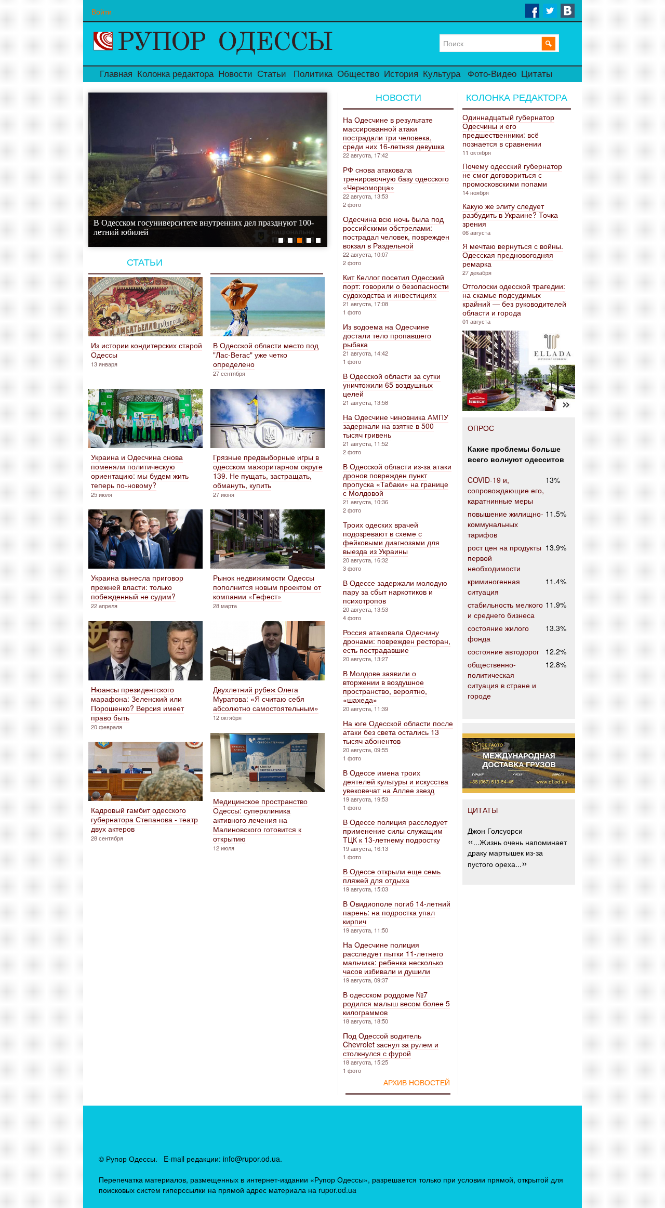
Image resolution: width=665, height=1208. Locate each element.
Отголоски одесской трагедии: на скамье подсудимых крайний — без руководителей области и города (514, 299)
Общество (358, 74)
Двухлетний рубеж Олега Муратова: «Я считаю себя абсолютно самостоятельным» (265, 698)
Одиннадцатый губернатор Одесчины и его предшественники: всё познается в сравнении (508, 130)
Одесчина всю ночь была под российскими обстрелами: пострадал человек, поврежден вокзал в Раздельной (396, 232)
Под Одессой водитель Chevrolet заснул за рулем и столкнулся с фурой (390, 1044)
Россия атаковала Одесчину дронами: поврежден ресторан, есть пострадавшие (396, 641)
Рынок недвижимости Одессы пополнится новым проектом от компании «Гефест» (267, 586)
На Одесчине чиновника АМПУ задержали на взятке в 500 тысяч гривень (395, 426)
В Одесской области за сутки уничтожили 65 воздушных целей (392, 385)
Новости (235, 74)
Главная (116, 74)
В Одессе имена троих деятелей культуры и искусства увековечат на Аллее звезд (395, 781)
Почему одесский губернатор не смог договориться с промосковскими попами (512, 175)
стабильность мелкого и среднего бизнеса (505, 609)
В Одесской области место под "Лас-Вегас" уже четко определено (265, 354)
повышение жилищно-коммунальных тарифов (505, 524)
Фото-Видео (492, 74)
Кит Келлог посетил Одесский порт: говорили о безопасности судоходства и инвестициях (396, 286)
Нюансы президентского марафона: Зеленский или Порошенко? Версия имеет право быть (137, 703)
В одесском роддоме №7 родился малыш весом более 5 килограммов (396, 1003)
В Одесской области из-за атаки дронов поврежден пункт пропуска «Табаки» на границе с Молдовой (397, 479)
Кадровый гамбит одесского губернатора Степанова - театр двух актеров (144, 819)
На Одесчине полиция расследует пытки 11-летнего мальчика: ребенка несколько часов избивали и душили (393, 957)
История (401, 74)
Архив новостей (416, 1083)
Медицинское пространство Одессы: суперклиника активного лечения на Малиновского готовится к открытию (260, 820)
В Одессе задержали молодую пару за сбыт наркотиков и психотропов (395, 591)
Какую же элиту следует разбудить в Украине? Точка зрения (510, 215)
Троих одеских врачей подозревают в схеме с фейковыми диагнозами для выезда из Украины (391, 537)
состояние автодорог (503, 651)
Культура (441, 74)
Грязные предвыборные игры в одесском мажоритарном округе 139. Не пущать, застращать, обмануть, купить (268, 471)
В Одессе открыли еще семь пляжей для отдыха (392, 875)
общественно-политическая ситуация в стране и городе (502, 680)
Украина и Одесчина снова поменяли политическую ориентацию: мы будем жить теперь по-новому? (140, 471)
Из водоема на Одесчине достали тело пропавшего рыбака (387, 335)
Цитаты (536, 74)
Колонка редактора (175, 74)
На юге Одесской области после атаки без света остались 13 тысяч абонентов (398, 732)
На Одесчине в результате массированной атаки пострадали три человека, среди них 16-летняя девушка (394, 132)
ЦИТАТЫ (483, 810)
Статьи (271, 74)
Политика (313, 74)
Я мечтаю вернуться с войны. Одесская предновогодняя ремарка (512, 255)
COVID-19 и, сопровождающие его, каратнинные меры (506, 490)
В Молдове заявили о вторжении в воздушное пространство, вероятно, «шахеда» (385, 686)
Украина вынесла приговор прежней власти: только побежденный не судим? (137, 586)
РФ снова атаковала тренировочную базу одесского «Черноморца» (396, 178)
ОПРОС (481, 428)
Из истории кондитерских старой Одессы (146, 350)
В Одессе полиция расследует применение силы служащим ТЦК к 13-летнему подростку (395, 831)
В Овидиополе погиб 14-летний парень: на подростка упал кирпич (396, 912)
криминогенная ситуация (494, 586)
